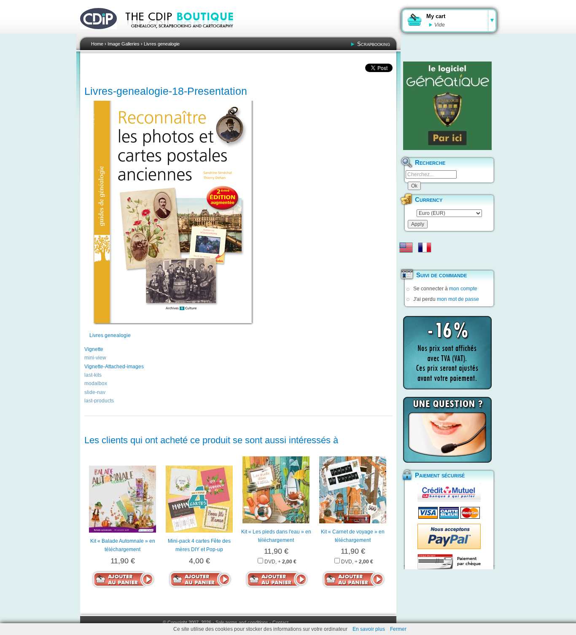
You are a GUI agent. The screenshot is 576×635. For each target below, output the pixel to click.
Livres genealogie (162, 43)
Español (406, 261)
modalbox (95, 383)
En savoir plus (369, 629)
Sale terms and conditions (241, 622)
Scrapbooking (373, 44)
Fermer (398, 629)
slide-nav (94, 392)
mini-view (95, 358)
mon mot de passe (458, 299)
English (406, 247)
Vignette (93, 349)
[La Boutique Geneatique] (447, 106)
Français (424, 247)
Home (97, 43)
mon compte (463, 289)
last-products (99, 401)
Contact (280, 622)
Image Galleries (124, 43)
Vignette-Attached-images (114, 367)
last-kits (93, 375)
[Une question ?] (447, 430)
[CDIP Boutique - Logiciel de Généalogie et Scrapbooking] (185, 34)
